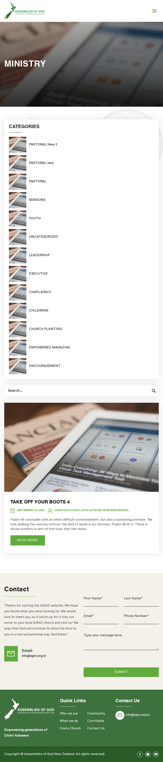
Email (89, 616)
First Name (93, 598)
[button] (154, 11)
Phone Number (136, 616)
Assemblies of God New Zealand (49, 754)
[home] (24, 11)
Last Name (133, 598)
